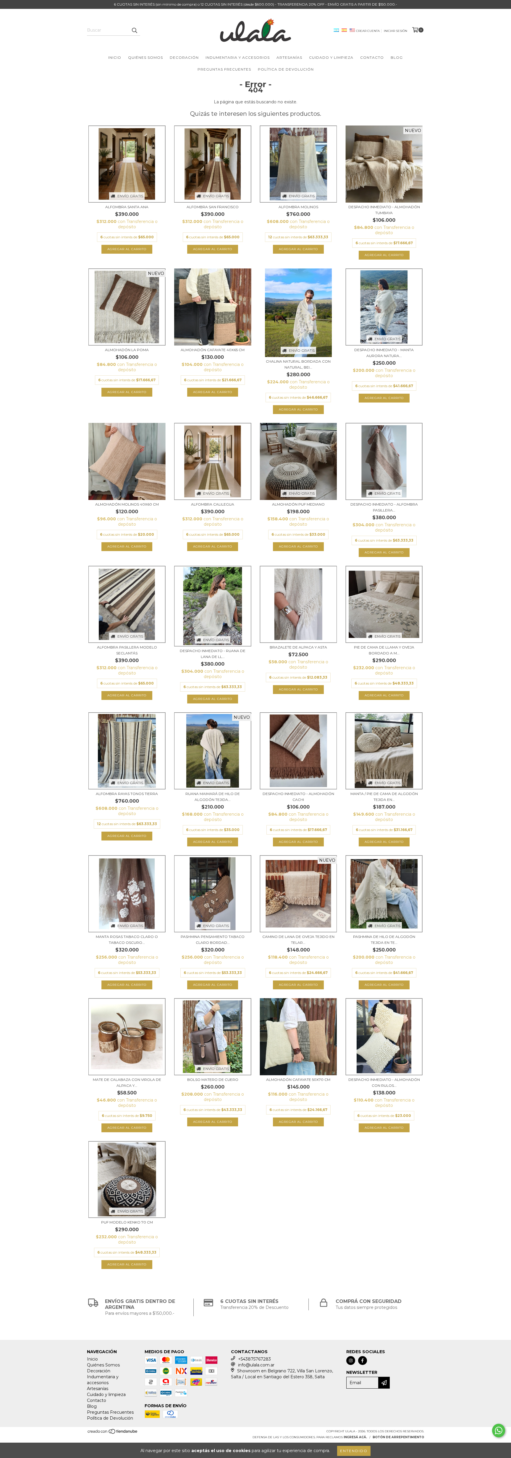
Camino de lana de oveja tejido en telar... (298, 939)
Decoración (184, 57)
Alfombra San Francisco (213, 207)
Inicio (114, 57)
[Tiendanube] (113, 1433)
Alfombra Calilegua (212, 504)
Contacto (372, 57)
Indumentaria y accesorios (238, 57)
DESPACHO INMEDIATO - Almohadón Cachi (298, 796)
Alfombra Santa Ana (126, 207)
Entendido (354, 1451)
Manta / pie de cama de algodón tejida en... (384, 796)
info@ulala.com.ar (256, 1365)
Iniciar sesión (395, 31)
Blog (397, 57)
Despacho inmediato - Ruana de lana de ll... (212, 654)
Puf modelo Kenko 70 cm (127, 1222)
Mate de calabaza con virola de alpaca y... (127, 1082)
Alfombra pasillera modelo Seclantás (127, 650)
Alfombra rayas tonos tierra (127, 793)
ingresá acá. (355, 1437)
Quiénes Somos (145, 57)
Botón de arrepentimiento (398, 1437)
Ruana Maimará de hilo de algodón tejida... (212, 796)
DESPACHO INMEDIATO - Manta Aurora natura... (384, 353)
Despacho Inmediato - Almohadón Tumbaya (384, 210)
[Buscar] (134, 30)
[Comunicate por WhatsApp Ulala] (498, 1430)
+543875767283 (254, 1359)
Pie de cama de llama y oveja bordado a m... (384, 650)
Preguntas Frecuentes (224, 69)
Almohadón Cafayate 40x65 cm (213, 350)
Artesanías (289, 57)
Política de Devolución (286, 69)
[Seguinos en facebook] (362, 1360)
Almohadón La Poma (127, 350)
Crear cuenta (368, 31)
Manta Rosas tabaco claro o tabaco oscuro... (127, 939)
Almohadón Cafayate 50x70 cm (298, 1079)
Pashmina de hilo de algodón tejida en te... (384, 939)
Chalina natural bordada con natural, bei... (298, 364)
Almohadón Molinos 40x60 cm (127, 504)
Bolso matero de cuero (212, 1079)
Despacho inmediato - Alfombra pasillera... (384, 507)
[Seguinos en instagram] (350, 1360)
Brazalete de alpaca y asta (298, 647)
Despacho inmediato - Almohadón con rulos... (384, 1082)
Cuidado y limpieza (331, 57)
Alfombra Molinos (298, 207)
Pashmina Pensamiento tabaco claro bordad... (213, 939)
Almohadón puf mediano (298, 504)
